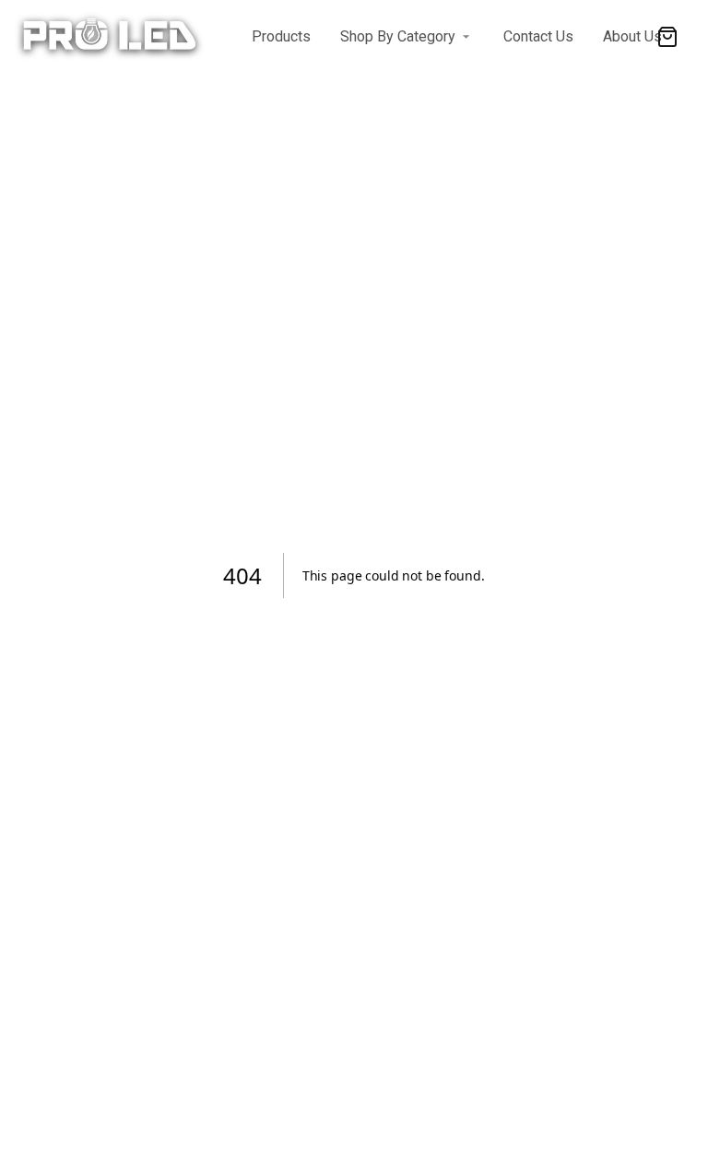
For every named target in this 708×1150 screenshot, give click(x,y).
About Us (632, 36)
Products (281, 36)
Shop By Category (397, 36)
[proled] (198, 36)
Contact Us (538, 36)
